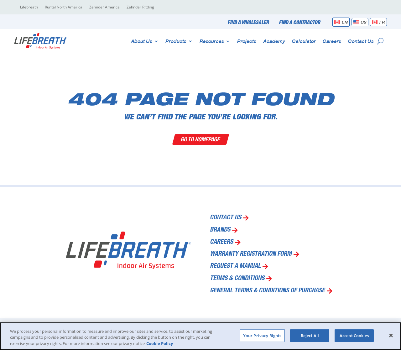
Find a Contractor (299, 23)
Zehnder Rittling (140, 7)
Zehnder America (104, 7)
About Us (141, 41)
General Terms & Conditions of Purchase (267, 291)
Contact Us (361, 41)
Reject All (310, 335)
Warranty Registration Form (251, 254)
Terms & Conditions (237, 279)
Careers (332, 41)
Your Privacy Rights (262, 335)
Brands (220, 230)
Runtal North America (63, 7)
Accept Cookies (354, 335)
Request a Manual (235, 267)
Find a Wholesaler (248, 23)
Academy (274, 41)
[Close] (391, 335)
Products (175, 41)
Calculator (304, 41)
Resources (212, 41)
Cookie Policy (159, 343)
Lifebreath (29, 7)
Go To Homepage (200, 139)
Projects (246, 41)
